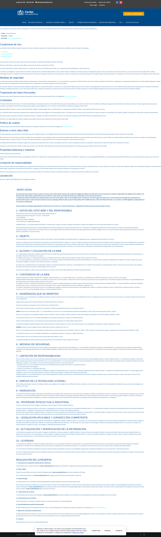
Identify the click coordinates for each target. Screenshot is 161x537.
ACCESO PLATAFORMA (133, 14)
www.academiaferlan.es (99, 507)
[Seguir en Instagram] (120, 2)
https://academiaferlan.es (15, 38)
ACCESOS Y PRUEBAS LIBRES (55, 22)
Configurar (119, 530)
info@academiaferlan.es (45, 2)
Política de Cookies (90, 2)
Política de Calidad (104, 2)
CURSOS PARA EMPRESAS (107, 22)
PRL (120, 22)
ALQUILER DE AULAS (132, 22)
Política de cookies (78, 532)
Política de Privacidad (7, 54)
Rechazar (108, 530)
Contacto (102, 5)
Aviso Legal (93, 5)
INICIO (24, 22)
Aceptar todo (96, 530)
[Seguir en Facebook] (117, 2)
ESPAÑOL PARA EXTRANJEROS (87, 22)
